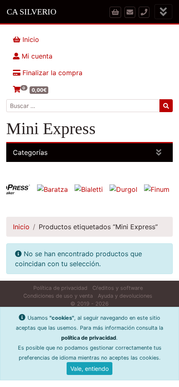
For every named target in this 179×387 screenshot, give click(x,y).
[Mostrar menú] (163, 12)
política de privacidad (88, 338)
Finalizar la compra (51, 73)
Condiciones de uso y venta (58, 296)
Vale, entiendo (89, 368)
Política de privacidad (60, 288)
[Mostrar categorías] (159, 153)
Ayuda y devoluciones (125, 296)
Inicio (29, 39)
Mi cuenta (36, 56)
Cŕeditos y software (117, 288)
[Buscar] (166, 105)
